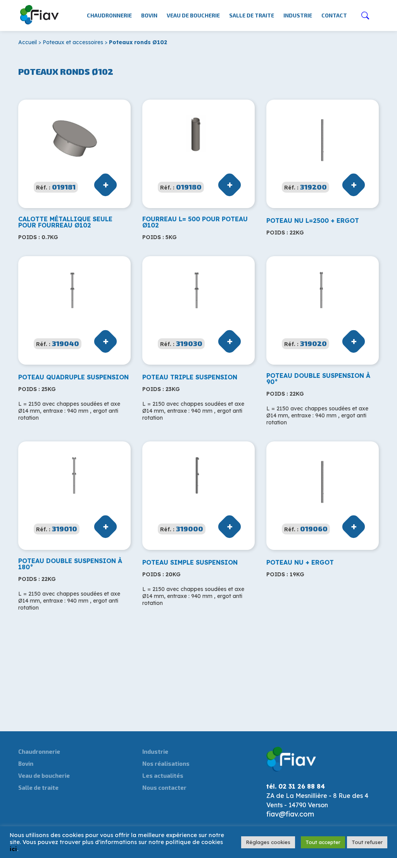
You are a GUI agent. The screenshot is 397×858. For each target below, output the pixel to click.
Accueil (27, 42)
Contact (334, 15)
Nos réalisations (166, 763)
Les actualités (162, 775)
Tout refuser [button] (367, 842)
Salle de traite (251, 15)
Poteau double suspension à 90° (318, 379)
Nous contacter (164, 787)
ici (13, 849)
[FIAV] (39, 13)
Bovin (149, 15)
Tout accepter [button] (323, 842)
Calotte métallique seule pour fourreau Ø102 (65, 222)
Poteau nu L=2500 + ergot (312, 220)
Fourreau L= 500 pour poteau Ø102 (195, 222)
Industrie (297, 15)
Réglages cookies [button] (268, 842)
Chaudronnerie (109, 15)
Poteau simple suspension (190, 562)
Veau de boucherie (193, 15)
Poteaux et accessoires (73, 42)
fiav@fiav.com (290, 814)
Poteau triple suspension (189, 377)
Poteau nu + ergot (300, 562)
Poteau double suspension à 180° (70, 564)
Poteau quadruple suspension (73, 377)
